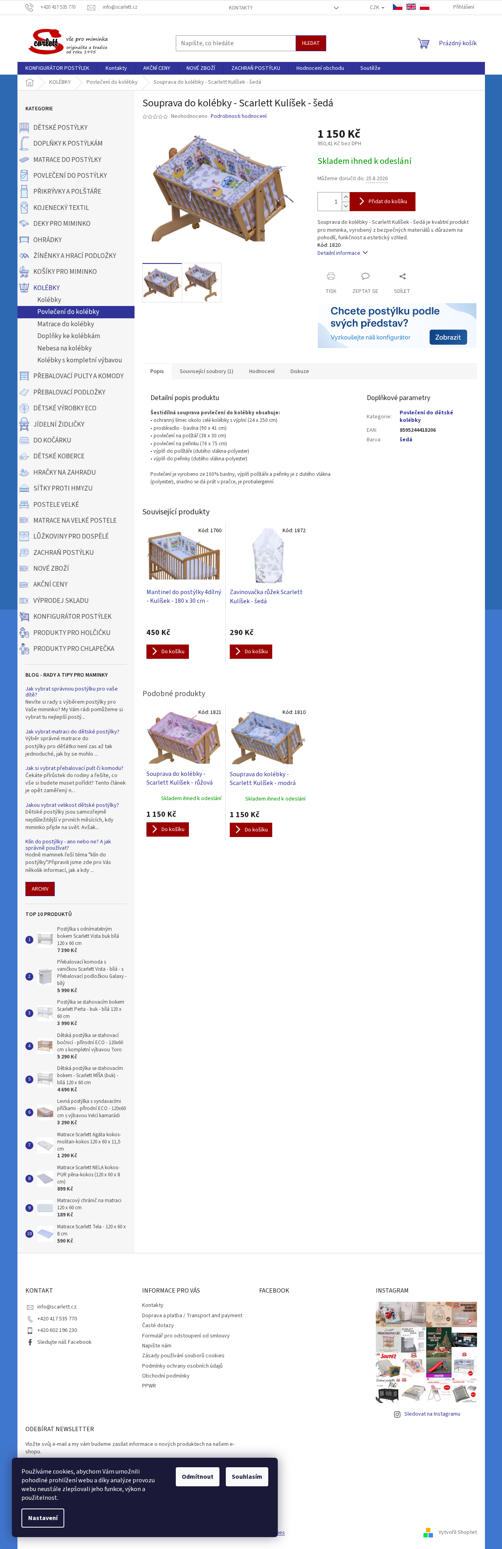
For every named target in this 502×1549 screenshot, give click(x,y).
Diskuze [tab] (299, 371)
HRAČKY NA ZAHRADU (64, 472)
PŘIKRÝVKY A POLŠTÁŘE (67, 191)
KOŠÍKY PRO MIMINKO (65, 272)
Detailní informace (338, 253)
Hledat (311, 43)
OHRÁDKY (47, 240)
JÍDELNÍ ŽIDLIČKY (58, 424)
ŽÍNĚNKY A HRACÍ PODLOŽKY (74, 256)
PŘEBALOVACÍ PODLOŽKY (69, 392)
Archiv (40, 889)
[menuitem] (57, 68)
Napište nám (156, 1346)
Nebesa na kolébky (64, 348)
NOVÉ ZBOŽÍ (51, 568)
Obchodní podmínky (166, 1376)
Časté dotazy (158, 1326)
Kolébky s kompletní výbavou (79, 360)
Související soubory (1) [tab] (206, 371)
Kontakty (241, 8)
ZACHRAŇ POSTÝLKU (63, 553)
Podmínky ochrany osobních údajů (182, 1366)
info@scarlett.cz (57, 1307)
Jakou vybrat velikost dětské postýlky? (72, 805)
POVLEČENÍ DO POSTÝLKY (70, 176)
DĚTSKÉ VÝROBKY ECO (64, 408)
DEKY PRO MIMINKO (61, 224)
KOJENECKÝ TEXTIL (61, 208)
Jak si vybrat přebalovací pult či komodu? (74, 769)
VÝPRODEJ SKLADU (61, 601)
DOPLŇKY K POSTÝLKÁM (68, 143)
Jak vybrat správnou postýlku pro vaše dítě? (71, 692)
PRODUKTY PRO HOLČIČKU (72, 633)
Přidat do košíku (388, 202)
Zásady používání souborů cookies (183, 1356)
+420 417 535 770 (57, 1319)
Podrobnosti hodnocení (239, 116)
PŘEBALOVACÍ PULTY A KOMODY (78, 376)
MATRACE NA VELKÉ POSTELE (75, 520)
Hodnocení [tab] (262, 371)
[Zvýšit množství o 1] (346, 197)
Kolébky (49, 300)
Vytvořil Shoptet (458, 1533)
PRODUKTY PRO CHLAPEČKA (73, 649)
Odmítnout (197, 1476)
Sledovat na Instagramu (432, 1414)
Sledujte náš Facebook (64, 1342)
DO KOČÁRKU (52, 440)
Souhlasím (247, 1476)
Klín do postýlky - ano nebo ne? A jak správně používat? (68, 845)
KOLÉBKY (46, 288)
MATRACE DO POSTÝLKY (67, 160)
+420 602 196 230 (57, 1330)
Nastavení (43, 1518)
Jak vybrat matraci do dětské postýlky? (72, 732)
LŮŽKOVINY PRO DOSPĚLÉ (71, 536)
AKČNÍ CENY (50, 584)
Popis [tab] (157, 371)
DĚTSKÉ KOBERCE (59, 456)
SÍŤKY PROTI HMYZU (63, 488)
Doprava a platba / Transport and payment (192, 1316)
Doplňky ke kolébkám (68, 336)
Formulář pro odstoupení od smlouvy (186, 1336)
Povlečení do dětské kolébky (426, 416)
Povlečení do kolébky (68, 312)
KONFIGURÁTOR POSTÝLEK (72, 617)
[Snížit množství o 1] (346, 206)
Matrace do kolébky (65, 324)
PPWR (149, 1386)
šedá (406, 440)
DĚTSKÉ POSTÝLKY (60, 128)
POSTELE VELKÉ (56, 505)
